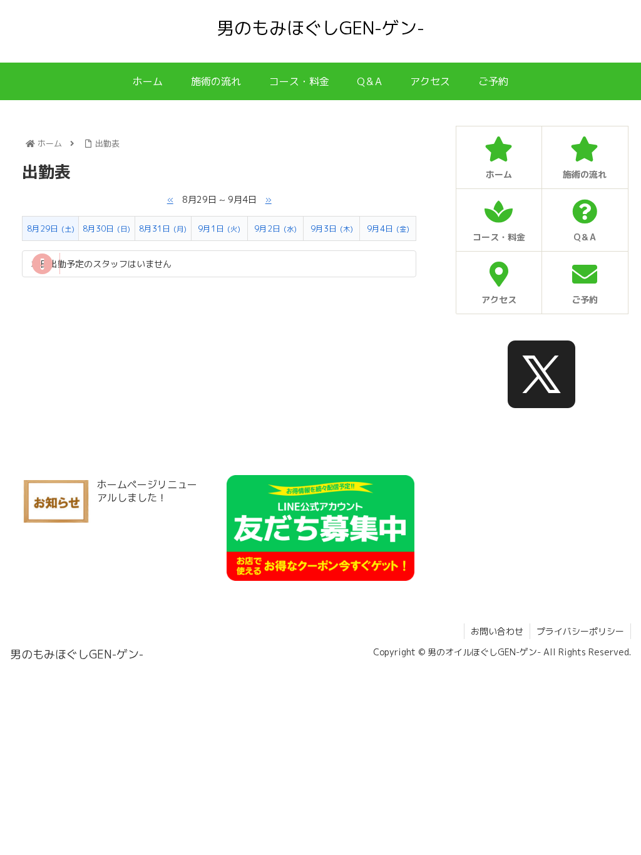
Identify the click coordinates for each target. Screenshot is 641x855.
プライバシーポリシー (580, 631)
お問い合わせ (497, 631)
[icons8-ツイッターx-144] (541, 374)
